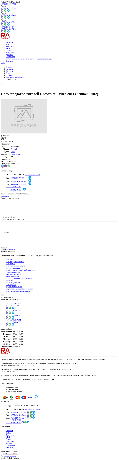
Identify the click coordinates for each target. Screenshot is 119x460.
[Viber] (5, 165)
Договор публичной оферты (41, 59)
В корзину (5, 144)
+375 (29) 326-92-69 (8, 22)
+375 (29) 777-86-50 (8, 8)
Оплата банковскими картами (17, 59)
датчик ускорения (13, 268)
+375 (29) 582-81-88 (8, 29)
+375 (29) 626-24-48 (8, 15)
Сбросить (11, 249)
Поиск (4, 249)
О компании (10, 57)
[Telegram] (2, 165)
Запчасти (9, 42)
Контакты (9, 61)
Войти (3, 63)
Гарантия (9, 50)
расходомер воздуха (13, 274)
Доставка (9, 55)
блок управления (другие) (16, 266)
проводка (9, 280)
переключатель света (14, 287)
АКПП (8, 44)
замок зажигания (12, 276)
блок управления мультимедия (18, 291)
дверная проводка (13, 272)
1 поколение (16, 154)
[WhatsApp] (8, 165)
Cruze (13, 152)
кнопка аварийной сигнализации (19, 278)
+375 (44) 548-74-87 (8, 27)
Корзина (5, 196)
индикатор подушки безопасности (19, 289)
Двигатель (10, 46)
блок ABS (9, 260)
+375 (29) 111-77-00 (8, 4)
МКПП (8, 48)
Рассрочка (10, 53)
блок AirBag (10, 264)
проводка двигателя (13, 283)
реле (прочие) (11, 285)
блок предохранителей (15, 262)
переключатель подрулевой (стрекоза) (20, 270)
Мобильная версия (8, 456)
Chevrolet (14, 149)
